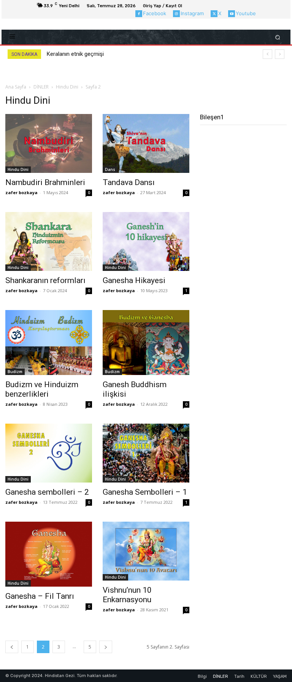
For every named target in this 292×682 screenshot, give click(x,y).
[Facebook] (138, 13)
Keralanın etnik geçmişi (75, 54)
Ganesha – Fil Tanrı (39, 596)
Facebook (154, 13)
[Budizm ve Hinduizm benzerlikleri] (48, 342)
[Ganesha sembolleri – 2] (48, 453)
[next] (279, 54)
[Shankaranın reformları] (48, 241)
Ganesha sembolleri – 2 (47, 492)
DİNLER (41, 87)
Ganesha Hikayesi (134, 280)
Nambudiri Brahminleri (45, 182)
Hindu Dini (67, 87)
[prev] (267, 54)
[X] (214, 13)
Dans (110, 169)
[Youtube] (231, 13)
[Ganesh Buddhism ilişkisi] (146, 342)
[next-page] (105, 647)
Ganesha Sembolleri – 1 (145, 492)
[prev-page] (11, 647)
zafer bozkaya (21, 192)
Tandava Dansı (129, 182)
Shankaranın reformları (45, 280)
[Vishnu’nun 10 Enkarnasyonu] (146, 551)
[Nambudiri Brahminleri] (48, 143)
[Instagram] (176, 13)
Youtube (246, 13)
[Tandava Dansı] (146, 143)
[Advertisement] (246, 171)
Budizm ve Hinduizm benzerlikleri (41, 389)
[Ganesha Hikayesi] (146, 241)
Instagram (192, 13)
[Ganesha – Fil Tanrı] (48, 554)
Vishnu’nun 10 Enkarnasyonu (128, 594)
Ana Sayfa (15, 87)
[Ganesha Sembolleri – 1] (146, 453)
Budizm (15, 371)
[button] (277, 37)
